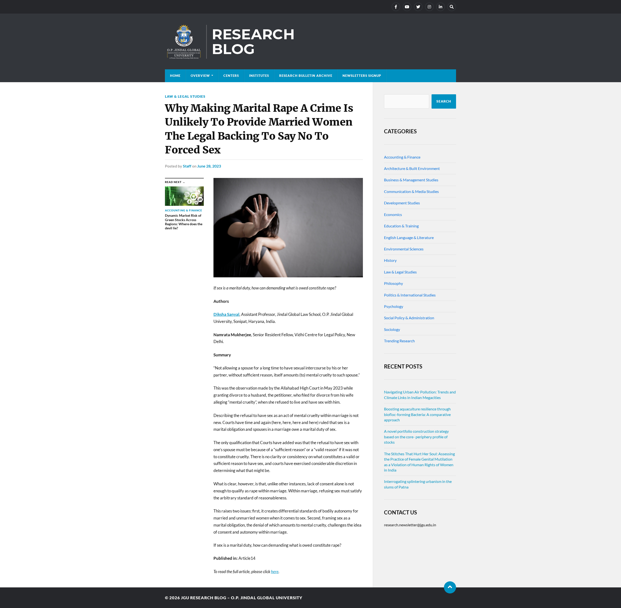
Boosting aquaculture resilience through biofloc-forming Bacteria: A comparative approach (417, 414)
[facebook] (396, 6)
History (390, 260)
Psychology (393, 306)
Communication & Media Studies (411, 191)
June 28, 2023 (209, 166)
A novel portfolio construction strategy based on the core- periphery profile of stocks (416, 436)
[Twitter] (418, 6)
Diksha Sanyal (226, 314)
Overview (200, 76)
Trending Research (399, 340)
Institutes (259, 76)
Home (175, 76)
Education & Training (401, 226)
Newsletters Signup (362, 76)
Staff (187, 166)
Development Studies (402, 202)
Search (443, 101)
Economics (393, 214)
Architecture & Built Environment (412, 168)
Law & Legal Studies (185, 96)
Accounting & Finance (402, 157)
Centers (231, 76)
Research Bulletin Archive (305, 76)
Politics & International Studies (410, 295)
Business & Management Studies (411, 179)
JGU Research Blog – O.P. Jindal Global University (241, 597)
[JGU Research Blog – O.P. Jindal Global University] (310, 41)
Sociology (392, 329)
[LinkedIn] (440, 6)
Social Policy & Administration (409, 317)
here (274, 571)
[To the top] (450, 587)
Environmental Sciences (404, 249)
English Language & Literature (409, 237)
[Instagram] (429, 6)
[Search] (451, 6)
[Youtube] (407, 6)
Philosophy (393, 283)
